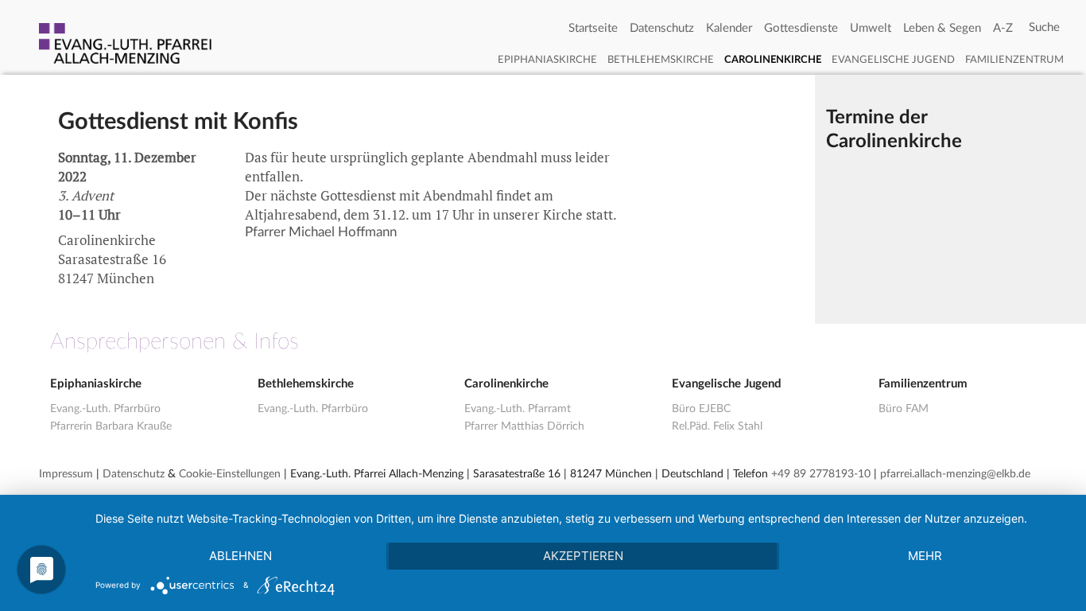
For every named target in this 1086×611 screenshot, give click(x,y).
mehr (925, 555)
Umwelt (870, 28)
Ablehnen (240, 555)
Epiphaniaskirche (547, 60)
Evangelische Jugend (893, 60)
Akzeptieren (583, 555)
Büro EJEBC (701, 408)
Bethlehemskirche (660, 60)
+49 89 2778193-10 (821, 474)
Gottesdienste (801, 28)
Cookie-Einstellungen (230, 474)
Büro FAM (903, 408)
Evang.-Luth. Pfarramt (517, 408)
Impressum (66, 474)
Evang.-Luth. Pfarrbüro (105, 408)
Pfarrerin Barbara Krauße (111, 426)
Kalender (729, 28)
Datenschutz (662, 28)
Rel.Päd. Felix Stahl (717, 426)
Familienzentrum (1014, 60)
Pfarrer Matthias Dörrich (524, 426)
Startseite (593, 28)
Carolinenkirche (772, 60)
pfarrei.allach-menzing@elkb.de (955, 474)
